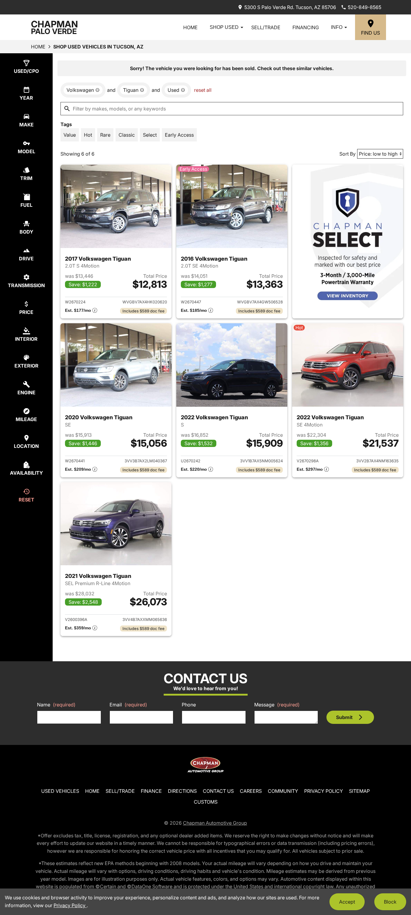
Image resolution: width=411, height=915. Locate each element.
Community (283, 791)
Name (56, 705)
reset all (203, 90)
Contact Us (218, 791)
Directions (182, 791)
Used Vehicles (60, 791)
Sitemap (359, 791)
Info (336, 27)
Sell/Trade (265, 27)
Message (277, 705)
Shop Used (224, 27)
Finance (151, 791)
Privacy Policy (323, 791)
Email (128, 705)
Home (190, 27)
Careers (251, 791)
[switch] (69, 134)
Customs (206, 802)
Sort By (347, 154)
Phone (189, 705)
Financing (305, 27)
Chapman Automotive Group (215, 823)
